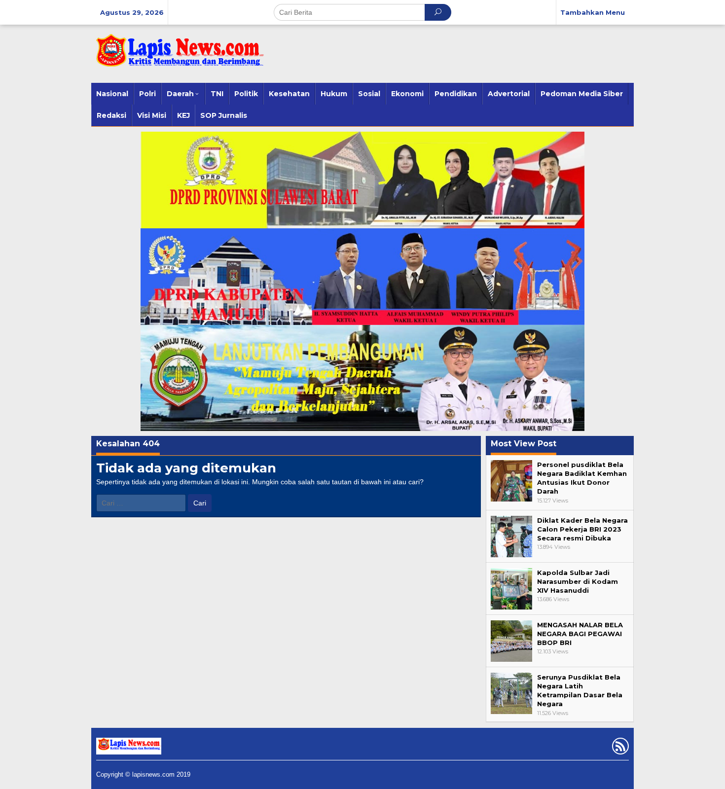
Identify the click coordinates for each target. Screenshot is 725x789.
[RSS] (619, 748)
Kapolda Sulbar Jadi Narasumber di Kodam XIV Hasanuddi (577, 581)
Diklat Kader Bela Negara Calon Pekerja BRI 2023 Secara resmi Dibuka (582, 529)
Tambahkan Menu (592, 12)
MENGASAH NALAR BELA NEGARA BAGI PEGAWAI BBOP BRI (580, 633)
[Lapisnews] (177, 55)
